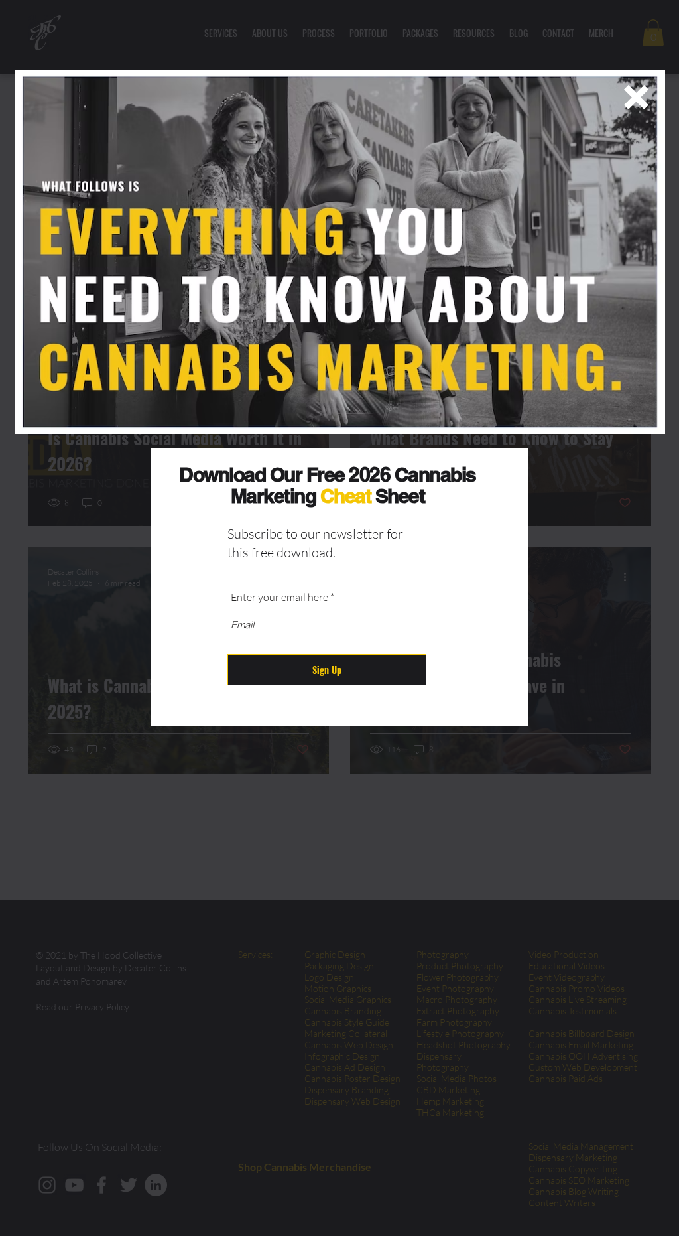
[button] (636, 97)
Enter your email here (279, 597)
